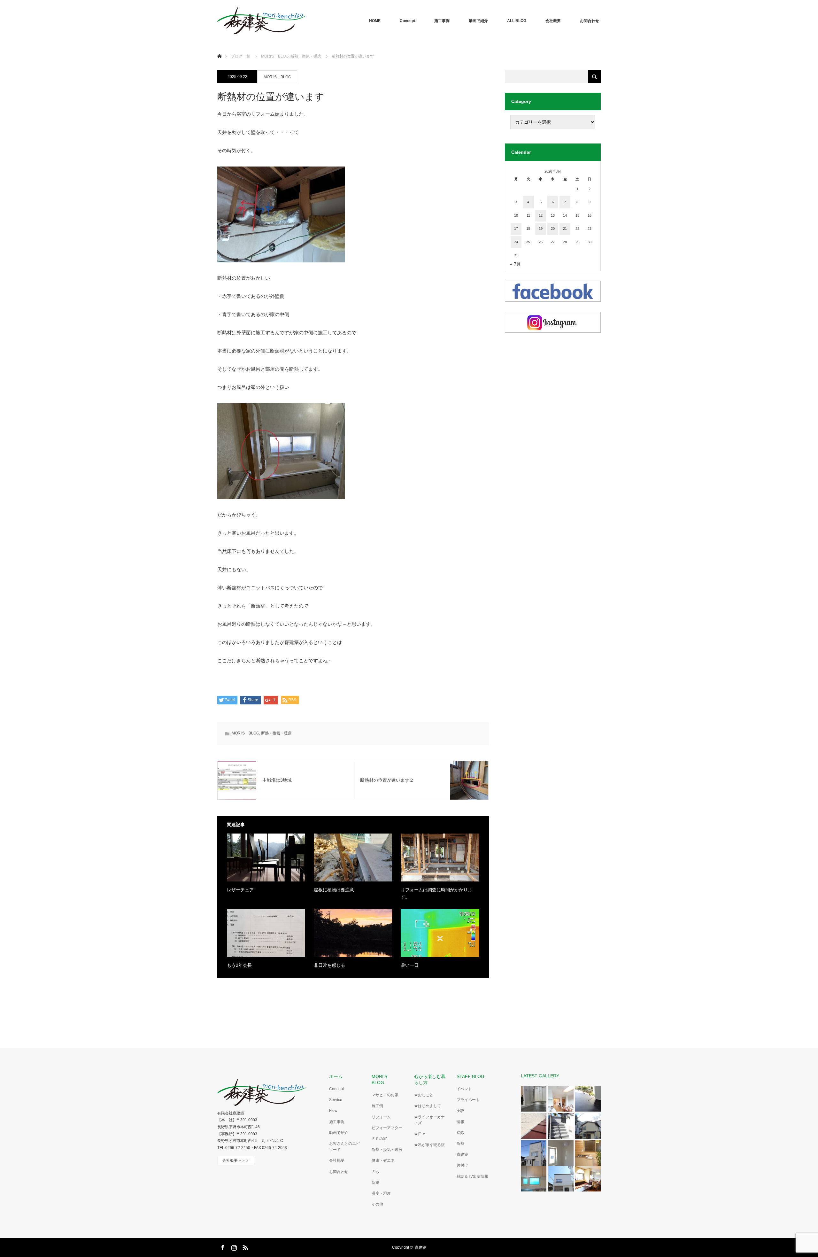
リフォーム (381, 1117)
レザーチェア (240, 889)
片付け (462, 1165)
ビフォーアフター (387, 1128)
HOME (375, 21)
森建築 (462, 1154)
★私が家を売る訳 (429, 1145)
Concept (407, 21)
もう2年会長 (239, 965)
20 (553, 228)
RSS (244, 1246)
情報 (460, 1122)
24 (516, 242)
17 (516, 228)
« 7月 (515, 264)
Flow (333, 1110)
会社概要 (553, 21)
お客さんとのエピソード (344, 1146)
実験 (460, 1110)
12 (541, 215)
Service (335, 1100)
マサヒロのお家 (385, 1095)
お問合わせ (589, 21)
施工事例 (442, 21)
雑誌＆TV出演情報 (472, 1176)
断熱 (460, 1143)
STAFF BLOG (470, 1076)
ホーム (336, 1076)
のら (375, 1171)
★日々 (420, 1134)
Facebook (222, 1246)
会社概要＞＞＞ (235, 1160)
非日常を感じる (329, 965)
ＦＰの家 (379, 1139)
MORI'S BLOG (277, 77)
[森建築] (261, 20)
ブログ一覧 (240, 56)
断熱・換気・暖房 (276, 733)
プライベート (468, 1100)
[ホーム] (219, 48)
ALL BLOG (516, 21)
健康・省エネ (383, 1160)
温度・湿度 (381, 1193)
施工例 (377, 1106)
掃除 (460, 1132)
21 (565, 228)
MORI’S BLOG (382, 1079)
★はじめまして (427, 1106)
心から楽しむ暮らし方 (429, 1079)
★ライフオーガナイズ (429, 1120)
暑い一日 (410, 965)
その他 (377, 1204)
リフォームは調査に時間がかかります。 (436, 893)
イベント (464, 1089)
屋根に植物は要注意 (334, 889)
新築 (375, 1182)
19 (541, 228)
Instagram (233, 1246)
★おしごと (423, 1095)
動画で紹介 (478, 21)
